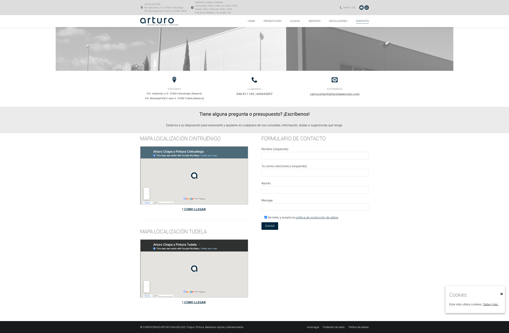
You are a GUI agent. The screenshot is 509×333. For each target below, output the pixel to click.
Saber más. (490, 304)
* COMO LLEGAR (194, 209)
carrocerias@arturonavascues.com (334, 94)
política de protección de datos (316, 217)
